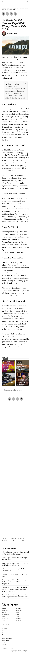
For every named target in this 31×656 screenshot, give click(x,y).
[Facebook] (3, 14)
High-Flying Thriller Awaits (15, 98)
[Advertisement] (15, 471)
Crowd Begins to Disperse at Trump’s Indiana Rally (14, 558)
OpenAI (17, 612)
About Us (4, 642)
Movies (17, 616)
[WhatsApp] (15, 14)
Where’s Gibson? (11, 86)
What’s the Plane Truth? (14, 96)
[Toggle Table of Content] (24, 83)
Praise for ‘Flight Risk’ (13, 93)
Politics (5, 358)
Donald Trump (19, 610)
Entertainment (5, 8)
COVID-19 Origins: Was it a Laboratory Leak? (15, 575)
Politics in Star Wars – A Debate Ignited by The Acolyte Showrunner (15, 553)
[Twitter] (7, 14)
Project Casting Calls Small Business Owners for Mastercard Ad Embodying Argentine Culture (15, 589)
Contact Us (4, 644)
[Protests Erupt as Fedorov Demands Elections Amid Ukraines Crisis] (22, 379)
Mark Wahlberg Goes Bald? (15, 89)
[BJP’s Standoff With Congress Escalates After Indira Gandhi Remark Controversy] (8, 366)
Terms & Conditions (7, 638)
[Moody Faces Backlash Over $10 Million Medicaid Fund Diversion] (22, 366)
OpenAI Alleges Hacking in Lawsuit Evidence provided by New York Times (15, 596)
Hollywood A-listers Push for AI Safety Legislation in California (15, 564)
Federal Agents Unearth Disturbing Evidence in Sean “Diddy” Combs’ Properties (14, 582)
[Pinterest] (11, 14)
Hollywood (18, 618)
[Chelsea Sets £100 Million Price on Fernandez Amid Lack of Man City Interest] (8, 379)
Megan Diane (13, 33)
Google (17, 614)
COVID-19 (18, 620)
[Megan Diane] (4, 33)
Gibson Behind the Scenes (15, 91)
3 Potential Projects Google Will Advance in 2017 (13, 570)
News (5, 375)
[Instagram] (2, 632)
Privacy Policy (5, 640)
